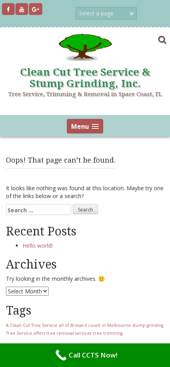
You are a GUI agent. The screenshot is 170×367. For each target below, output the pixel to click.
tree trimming (108, 333)
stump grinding (147, 325)
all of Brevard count (79, 325)
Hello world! (38, 245)
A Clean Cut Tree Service (31, 325)
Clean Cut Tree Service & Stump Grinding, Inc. (85, 77)
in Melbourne (116, 325)
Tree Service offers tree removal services (48, 333)
